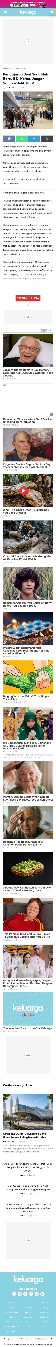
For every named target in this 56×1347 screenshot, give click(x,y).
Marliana (10, 88)
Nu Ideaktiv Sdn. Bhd (25, 1344)
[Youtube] (37, 1294)
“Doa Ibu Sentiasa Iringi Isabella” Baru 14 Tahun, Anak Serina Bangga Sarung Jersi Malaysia (28, 1208)
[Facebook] (14, 1294)
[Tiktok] (31, 1294)
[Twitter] (25, 1294)
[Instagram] (20, 1294)
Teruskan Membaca (28, 298)
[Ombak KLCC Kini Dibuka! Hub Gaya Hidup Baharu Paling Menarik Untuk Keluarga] (28, 1112)
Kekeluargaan (21, 68)
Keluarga (7, 68)
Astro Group (48, 1344)
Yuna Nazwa (8, 1141)
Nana (22, 1175)
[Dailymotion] (42, 1294)
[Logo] (28, 12)
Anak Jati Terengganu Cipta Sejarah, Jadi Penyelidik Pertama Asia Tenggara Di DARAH (28, 1167)
